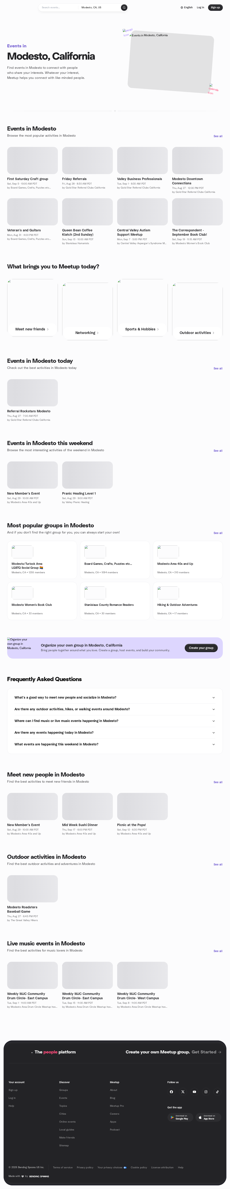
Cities (62, 1114)
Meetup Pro (117, 1106)
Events (63, 1098)
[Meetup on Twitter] (183, 1092)
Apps (113, 1122)
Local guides (66, 1130)
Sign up (13, 1090)
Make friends (67, 1137)
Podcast (115, 1130)
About (113, 1090)
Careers (114, 1114)
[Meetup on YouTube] (194, 1092)
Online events (67, 1122)
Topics (63, 1106)
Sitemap (64, 1145)
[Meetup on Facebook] (171, 1092)
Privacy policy (85, 1167)
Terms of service (63, 1167)
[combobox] (100, 7)
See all (218, 136)
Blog (112, 1098)
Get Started (204, 1052)
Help (11, 1106)
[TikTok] (217, 1092)
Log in (12, 1098)
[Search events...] (124, 7)
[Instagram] (206, 1092)
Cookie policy (139, 1167)
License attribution (162, 1167)
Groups (63, 1090)
